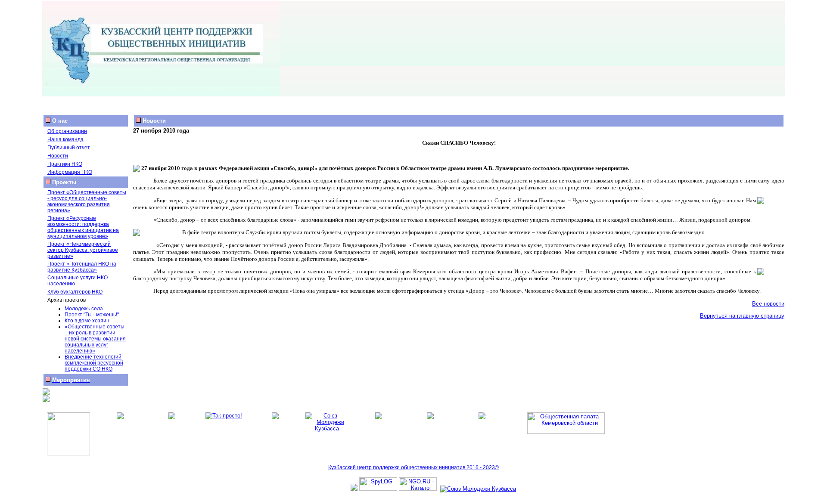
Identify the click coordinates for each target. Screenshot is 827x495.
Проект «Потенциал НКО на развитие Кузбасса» (81, 267)
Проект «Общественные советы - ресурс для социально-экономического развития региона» (86, 201)
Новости (57, 156)
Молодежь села (84, 309)
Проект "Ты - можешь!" (92, 315)
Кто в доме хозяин (87, 321)
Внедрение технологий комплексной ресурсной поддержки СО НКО (94, 363)
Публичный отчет (68, 148)
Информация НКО (69, 172)
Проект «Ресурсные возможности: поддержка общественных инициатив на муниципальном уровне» (83, 227)
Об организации (67, 131)
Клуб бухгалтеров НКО (75, 292)
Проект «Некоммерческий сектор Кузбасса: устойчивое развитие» (82, 250)
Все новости (768, 303)
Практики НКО (64, 164)
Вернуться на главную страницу (742, 315)
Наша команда (65, 139)
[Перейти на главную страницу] (161, 94)
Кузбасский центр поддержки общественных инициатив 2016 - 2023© (413, 467)
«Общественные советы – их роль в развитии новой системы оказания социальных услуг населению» (95, 339)
